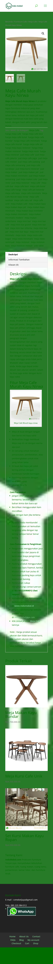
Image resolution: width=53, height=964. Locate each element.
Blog (21, 940)
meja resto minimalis (22, 238)
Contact (36, 936)
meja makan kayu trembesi (29, 210)
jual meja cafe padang (29, 161)
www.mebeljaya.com (24, 617)
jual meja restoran (20, 182)
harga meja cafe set (33, 144)
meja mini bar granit (21, 224)
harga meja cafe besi (32, 133)
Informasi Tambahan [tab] (19, 259)
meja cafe (35, 182)
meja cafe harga (13, 189)
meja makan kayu (37, 203)
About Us (24, 936)
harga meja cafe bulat (16, 137)
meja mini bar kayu (19, 231)
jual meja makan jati (29, 172)
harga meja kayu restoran (18, 147)
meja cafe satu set (23, 200)
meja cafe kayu (12, 193)
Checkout (16, 943)
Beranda (9, 21)
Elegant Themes (33, 956)
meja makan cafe (19, 203)
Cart (27, 943)
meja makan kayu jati (15, 207)
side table (39, 245)
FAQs (12, 940)
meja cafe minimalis (31, 193)
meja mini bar (24, 221)
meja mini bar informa (21, 228)
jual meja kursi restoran (27, 168)
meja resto (21, 235)
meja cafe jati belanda (33, 189)
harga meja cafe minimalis (27, 140)
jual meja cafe (27, 154)
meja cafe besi (22, 186)
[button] (43, 33)
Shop (35, 943)
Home (12, 936)
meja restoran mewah (22, 245)
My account (33, 940)
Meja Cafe (32, 21)
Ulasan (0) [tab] (13, 264)
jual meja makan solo (26, 179)
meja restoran (23, 242)
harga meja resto (30, 151)
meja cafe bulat (37, 186)
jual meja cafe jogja (27, 158)
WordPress (34, 959)
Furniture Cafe (20, 21)
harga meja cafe (13, 133)
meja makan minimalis (16, 214)
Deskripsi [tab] (13, 254)
